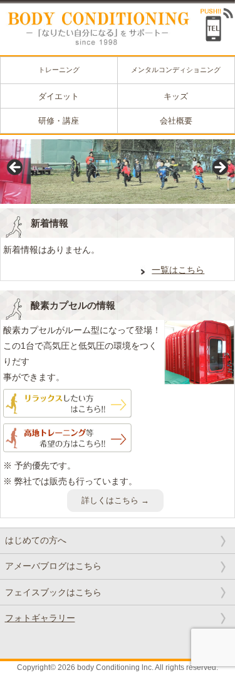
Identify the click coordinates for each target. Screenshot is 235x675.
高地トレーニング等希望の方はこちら (67, 439)
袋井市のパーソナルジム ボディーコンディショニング (94, 23)
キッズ (176, 96)
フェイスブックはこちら (53, 592)
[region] (117, 171)
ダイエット (58, 96)
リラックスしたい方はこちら (67, 404)
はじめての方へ (35, 540)
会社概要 (176, 120)
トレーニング (59, 69)
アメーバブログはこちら (53, 566)
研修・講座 (58, 120)
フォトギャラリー (40, 618)
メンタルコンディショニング (176, 69)
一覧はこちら (178, 270)
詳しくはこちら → (115, 500)
